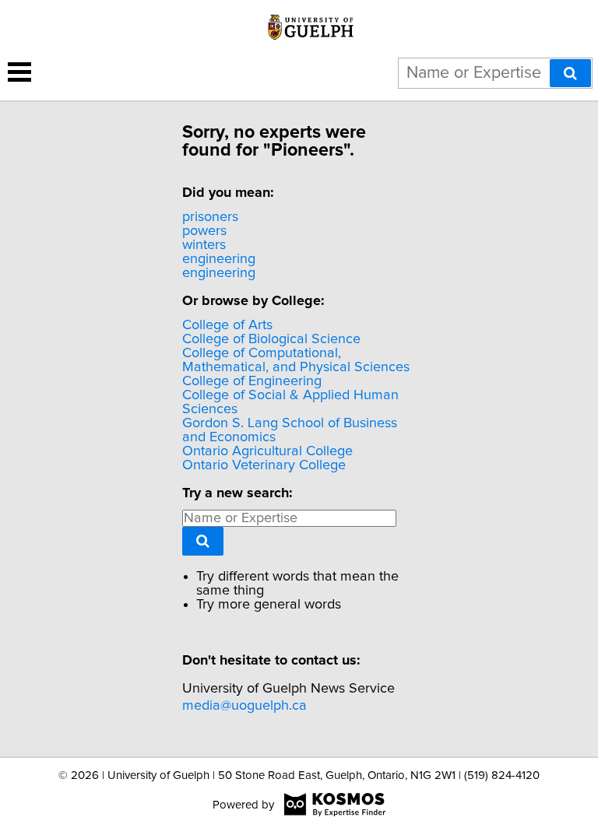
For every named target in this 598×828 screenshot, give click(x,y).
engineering (218, 259)
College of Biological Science (271, 339)
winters (204, 245)
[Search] (570, 73)
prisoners (210, 217)
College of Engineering (252, 381)
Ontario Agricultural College (267, 451)
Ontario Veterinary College (264, 465)
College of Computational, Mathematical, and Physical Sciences (296, 360)
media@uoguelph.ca (244, 706)
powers (204, 231)
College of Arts (227, 325)
